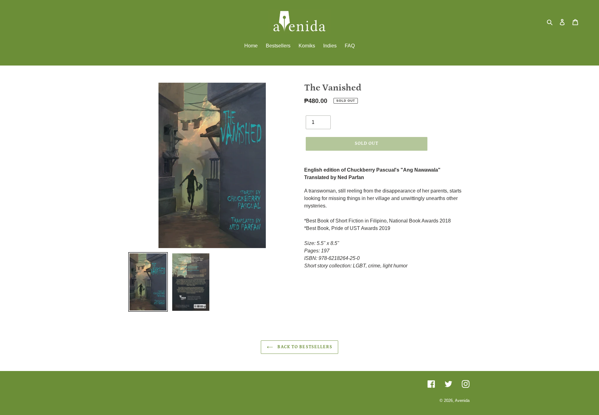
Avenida (462, 400)
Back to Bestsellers (304, 346)
